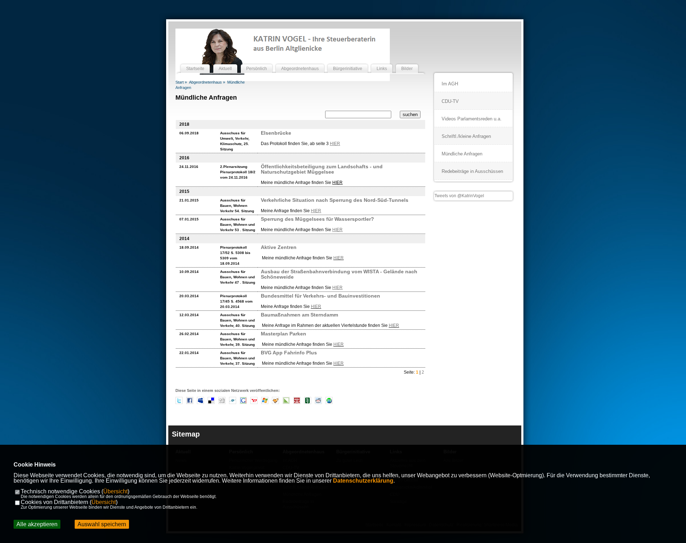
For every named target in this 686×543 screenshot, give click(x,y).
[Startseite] (195, 62)
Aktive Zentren (279, 247)
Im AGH (450, 83)
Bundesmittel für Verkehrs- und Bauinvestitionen (320, 296)
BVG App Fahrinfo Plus (289, 352)
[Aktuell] (225, 62)
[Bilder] (407, 62)
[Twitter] (179, 403)
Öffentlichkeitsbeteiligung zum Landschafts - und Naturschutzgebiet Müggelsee (322, 169)
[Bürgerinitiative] (347, 62)
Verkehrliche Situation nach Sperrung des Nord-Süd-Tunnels (334, 200)
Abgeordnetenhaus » (207, 82)
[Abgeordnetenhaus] (300, 62)
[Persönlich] (256, 62)
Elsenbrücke (276, 133)
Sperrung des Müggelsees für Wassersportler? (317, 219)
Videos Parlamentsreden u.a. (472, 118)
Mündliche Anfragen (462, 153)
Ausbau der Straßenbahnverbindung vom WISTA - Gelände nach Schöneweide (339, 274)
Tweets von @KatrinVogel (459, 195)
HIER (338, 257)
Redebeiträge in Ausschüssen (472, 171)
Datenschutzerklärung (363, 481)
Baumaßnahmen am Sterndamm (299, 315)
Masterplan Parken (283, 334)
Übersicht (115, 491)
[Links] (381, 62)
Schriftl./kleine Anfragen (466, 136)
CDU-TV (450, 101)
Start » (181, 82)
